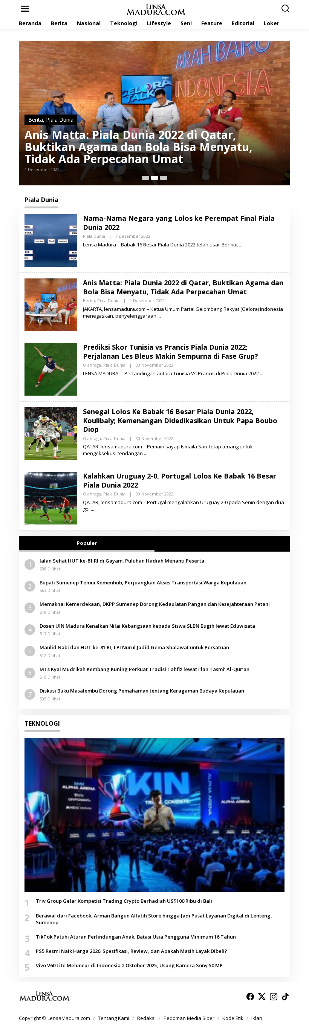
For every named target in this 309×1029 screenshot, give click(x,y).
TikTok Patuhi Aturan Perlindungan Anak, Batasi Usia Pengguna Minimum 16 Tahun (136, 936)
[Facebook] (250, 996)
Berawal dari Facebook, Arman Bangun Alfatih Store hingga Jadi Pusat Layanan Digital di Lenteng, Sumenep (154, 919)
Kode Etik (232, 1018)
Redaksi (146, 1018)
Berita (35, 119)
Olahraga (92, 365)
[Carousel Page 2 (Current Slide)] (154, 178)
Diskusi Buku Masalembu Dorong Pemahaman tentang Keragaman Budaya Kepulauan (142, 690)
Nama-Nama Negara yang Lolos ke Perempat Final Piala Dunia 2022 (179, 222)
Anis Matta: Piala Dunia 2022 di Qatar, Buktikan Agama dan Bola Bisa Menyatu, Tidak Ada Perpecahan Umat (138, 147)
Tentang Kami (113, 1018)
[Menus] (25, 8)
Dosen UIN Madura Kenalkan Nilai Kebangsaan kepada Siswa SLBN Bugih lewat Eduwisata (147, 625)
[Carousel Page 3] (163, 178)
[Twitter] (262, 996)
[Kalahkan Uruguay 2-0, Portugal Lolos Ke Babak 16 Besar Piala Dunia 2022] (92, 509)
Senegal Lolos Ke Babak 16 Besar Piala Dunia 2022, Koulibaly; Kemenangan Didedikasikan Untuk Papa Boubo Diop (180, 420)
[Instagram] (273, 996)
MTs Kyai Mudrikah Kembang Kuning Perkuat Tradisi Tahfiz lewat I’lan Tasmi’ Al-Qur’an (144, 669)
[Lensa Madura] (156, 8)
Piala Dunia (59, 119)
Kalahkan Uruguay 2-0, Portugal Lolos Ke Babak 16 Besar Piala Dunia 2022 (179, 480)
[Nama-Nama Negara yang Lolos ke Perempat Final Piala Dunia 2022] (240, 245)
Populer (87, 543)
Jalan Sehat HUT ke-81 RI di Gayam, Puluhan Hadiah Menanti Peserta (122, 560)
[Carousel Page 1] (145, 178)
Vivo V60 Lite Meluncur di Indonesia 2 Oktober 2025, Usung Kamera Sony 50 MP (129, 965)
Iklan (256, 1018)
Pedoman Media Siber (189, 1018)
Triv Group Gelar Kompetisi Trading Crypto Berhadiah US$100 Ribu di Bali (124, 901)
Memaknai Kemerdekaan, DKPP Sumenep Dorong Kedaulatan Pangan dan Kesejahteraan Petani (155, 604)
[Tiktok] (285, 996)
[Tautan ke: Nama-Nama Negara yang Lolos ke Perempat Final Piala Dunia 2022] (50, 239)
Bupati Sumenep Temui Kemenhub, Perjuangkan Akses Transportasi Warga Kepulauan (143, 582)
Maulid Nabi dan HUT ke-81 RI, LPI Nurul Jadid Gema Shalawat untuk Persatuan (134, 647)
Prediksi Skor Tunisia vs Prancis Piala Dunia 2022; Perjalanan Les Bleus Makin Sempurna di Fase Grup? (170, 351)
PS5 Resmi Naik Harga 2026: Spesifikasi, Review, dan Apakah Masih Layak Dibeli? (131, 951)
